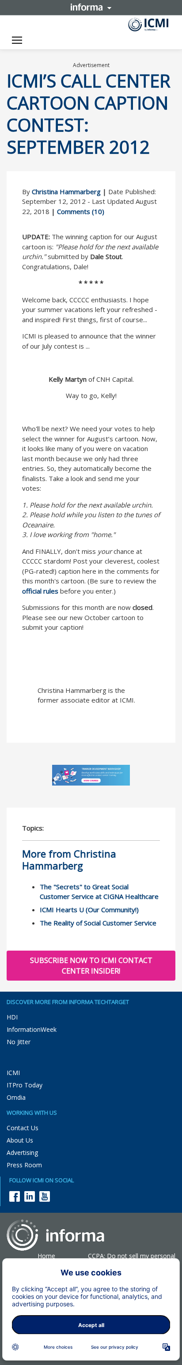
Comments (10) (80, 211)
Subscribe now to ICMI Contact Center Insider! (91, 965)
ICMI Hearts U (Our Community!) (89, 909)
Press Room (24, 1165)
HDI (12, 1017)
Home (46, 1256)
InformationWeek (32, 1029)
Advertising (22, 1152)
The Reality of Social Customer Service (98, 922)
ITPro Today (24, 1085)
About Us (20, 1140)
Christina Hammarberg (66, 191)
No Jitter (18, 1042)
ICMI (13, 1072)
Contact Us (22, 1128)
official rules (40, 591)
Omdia (16, 1097)
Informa (91, 7)
